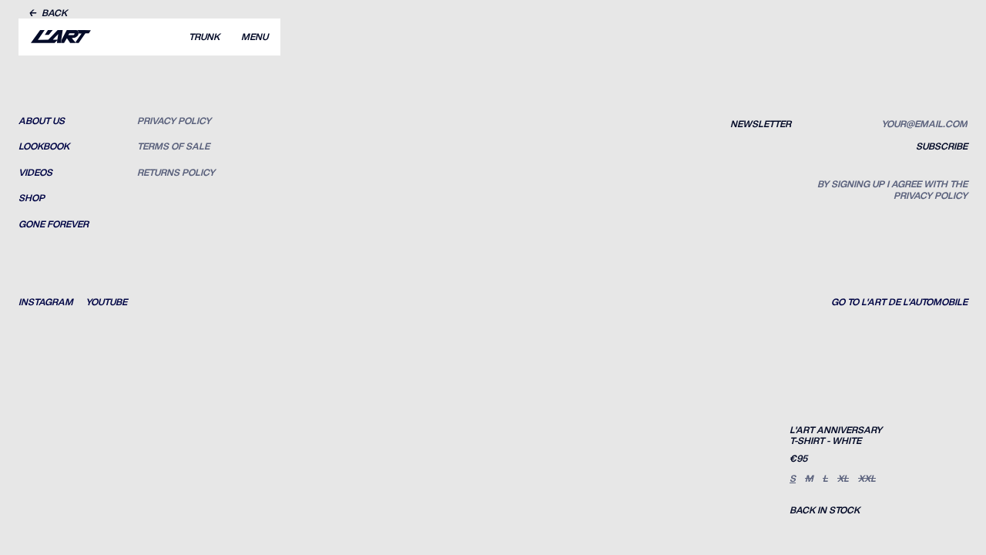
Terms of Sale (173, 146)
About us (41, 121)
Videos (35, 172)
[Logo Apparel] (60, 37)
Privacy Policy (174, 121)
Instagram (45, 302)
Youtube (106, 302)
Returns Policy (176, 172)
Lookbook (43, 146)
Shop (31, 198)
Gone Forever (53, 224)
